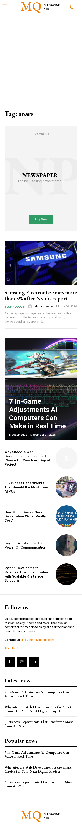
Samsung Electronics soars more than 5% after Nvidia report (41, 295)
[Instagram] (22, 662)
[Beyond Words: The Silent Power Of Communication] (66, 545)
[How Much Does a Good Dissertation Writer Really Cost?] (66, 516)
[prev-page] (61, 345)
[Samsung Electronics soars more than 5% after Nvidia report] (41, 263)
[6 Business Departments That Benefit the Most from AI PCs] (66, 487)
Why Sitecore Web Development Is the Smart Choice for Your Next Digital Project (27, 458)
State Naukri (12, 648)
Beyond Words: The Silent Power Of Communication (25, 545)
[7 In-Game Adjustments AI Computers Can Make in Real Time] (41, 389)
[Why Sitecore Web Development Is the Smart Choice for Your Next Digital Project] (66, 458)
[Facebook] (10, 662)
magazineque (43, 306)
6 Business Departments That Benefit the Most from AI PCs (26, 487)
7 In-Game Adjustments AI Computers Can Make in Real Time (37, 413)
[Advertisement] (41, 57)
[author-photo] (31, 306)
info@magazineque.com (37, 639)
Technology (14, 306)
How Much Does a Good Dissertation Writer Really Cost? (25, 516)
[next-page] (69, 345)
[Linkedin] (34, 662)
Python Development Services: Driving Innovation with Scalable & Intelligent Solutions (27, 574)
